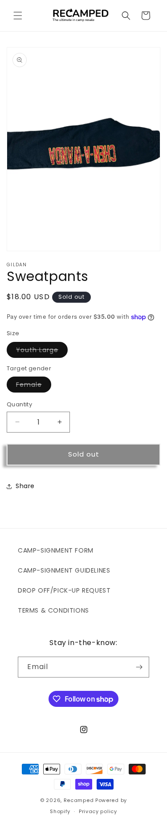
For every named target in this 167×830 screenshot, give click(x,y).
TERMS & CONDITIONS (53, 610)
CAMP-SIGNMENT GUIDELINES (64, 570)
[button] (18, 15)
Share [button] (25, 485)
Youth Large (42, 351)
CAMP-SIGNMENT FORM (56, 550)
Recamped (79, 800)
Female (33, 386)
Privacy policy (98, 811)
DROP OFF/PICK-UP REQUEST (64, 590)
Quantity (19, 404)
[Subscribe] (139, 667)
